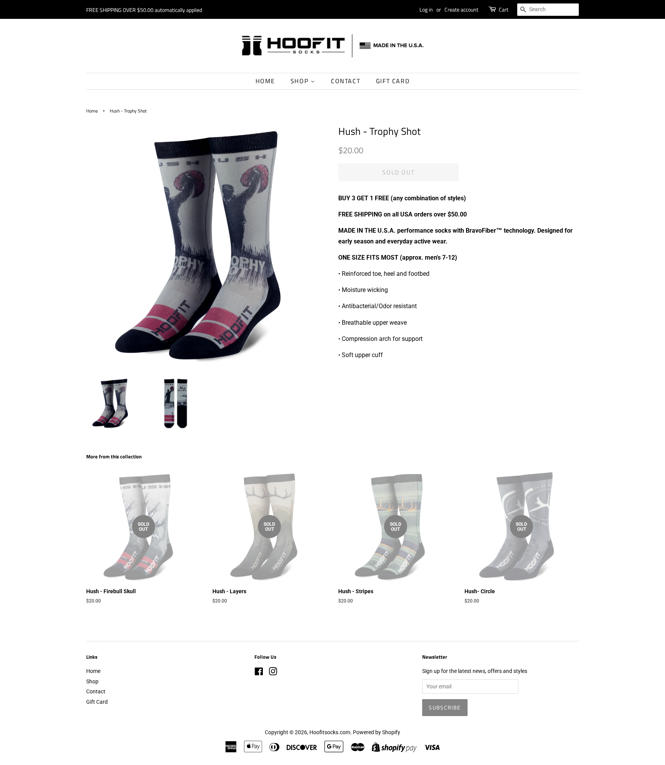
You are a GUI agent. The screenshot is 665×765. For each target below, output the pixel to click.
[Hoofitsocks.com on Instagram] (273, 673)
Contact (345, 81)
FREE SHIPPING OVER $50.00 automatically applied (144, 10)
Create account (461, 9)
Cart (503, 9)
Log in (426, 9)
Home (265, 81)
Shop (301, 81)
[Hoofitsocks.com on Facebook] (258, 673)
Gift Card (392, 81)
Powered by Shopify (376, 732)
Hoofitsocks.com (329, 732)
